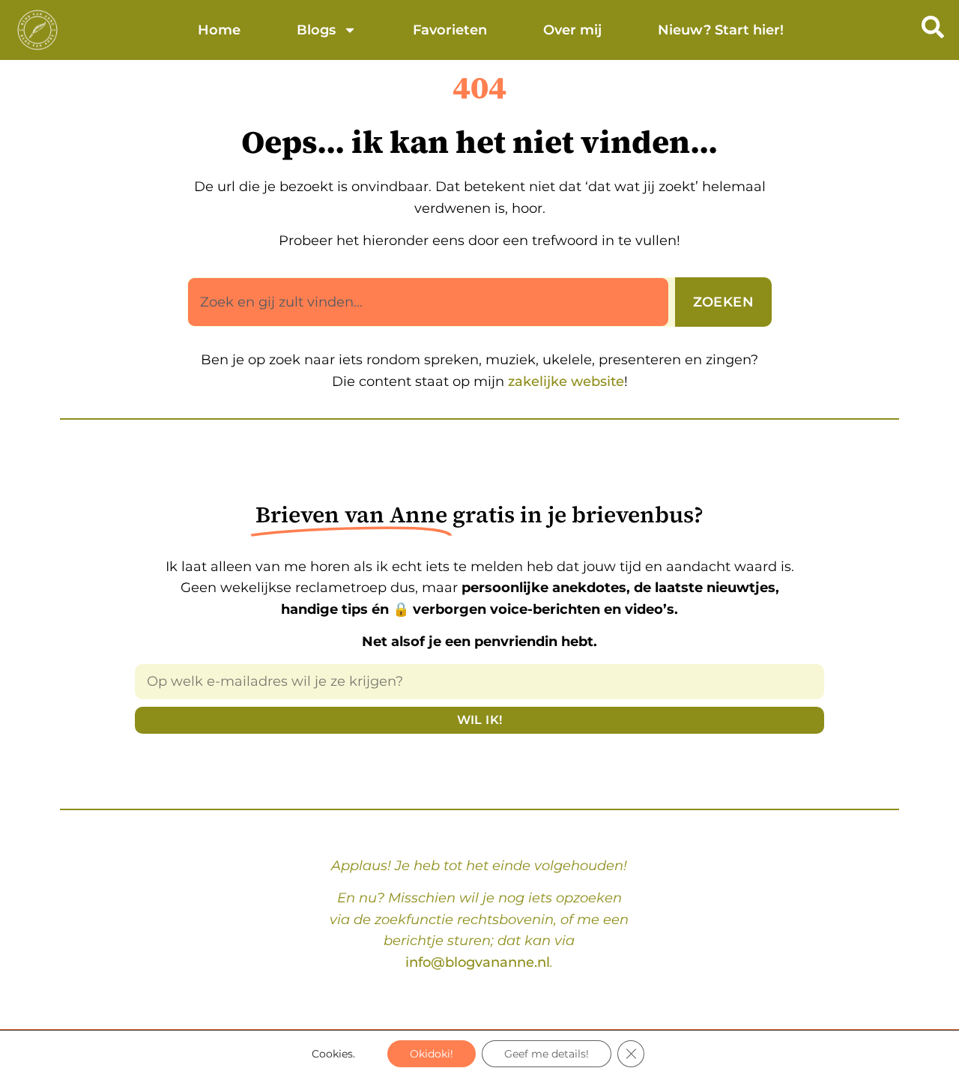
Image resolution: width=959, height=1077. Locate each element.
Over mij (572, 30)
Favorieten (450, 30)
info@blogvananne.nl (477, 962)
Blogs (316, 30)
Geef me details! (546, 1054)
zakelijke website (564, 381)
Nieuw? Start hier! (721, 30)
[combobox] (428, 302)
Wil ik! (480, 720)
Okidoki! (431, 1054)
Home (219, 30)
